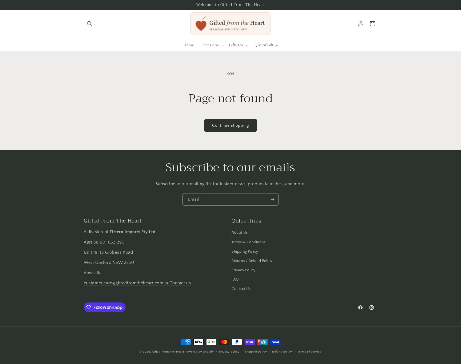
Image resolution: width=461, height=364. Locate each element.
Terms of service (309, 351)
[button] (90, 24)
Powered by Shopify (199, 351)
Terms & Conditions (249, 242)
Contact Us (241, 289)
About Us (240, 232)
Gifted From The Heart (168, 351)
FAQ (235, 279)
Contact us (180, 283)
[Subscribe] (272, 199)
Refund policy (282, 351)
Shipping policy (256, 351)
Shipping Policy (245, 251)
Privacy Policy (243, 270)
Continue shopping (230, 125)
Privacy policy (229, 351)
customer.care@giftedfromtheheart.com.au (126, 283)
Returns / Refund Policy (252, 261)
